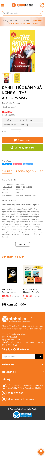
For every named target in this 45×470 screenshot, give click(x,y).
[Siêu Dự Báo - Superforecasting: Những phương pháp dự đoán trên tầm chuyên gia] (12, 275)
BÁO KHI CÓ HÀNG (22, 154)
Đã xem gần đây (14, 304)
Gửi (39, 356)
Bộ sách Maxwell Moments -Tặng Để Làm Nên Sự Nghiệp (31, 292)
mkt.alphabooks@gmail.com (21, 399)
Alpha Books (32, 409)
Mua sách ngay (24, 140)
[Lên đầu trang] (41, 458)
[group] (22, 51)
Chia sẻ (8, 164)
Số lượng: (5, 131)
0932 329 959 (15, 392)
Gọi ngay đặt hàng (25, 147)
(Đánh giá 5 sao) (9, 107)
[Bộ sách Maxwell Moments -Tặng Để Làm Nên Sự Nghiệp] (33, 275)
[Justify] (40, 13)
